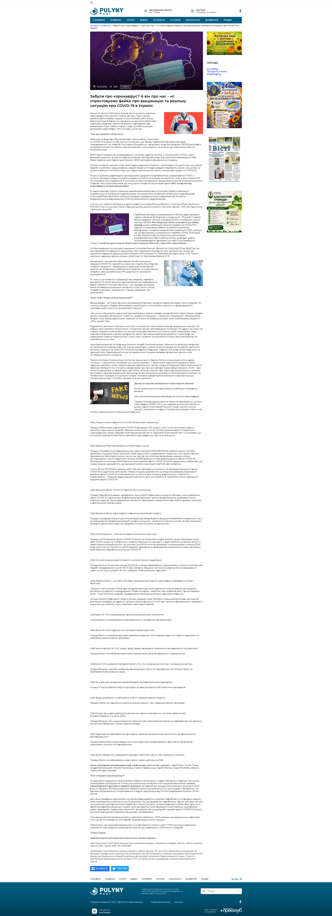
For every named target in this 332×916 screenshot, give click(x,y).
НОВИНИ (115, 20)
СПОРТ (130, 20)
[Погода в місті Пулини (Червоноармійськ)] (224, 69)
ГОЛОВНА (99, 20)
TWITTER (122, 868)
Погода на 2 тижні (217, 71)
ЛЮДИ (228, 20)
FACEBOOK (102, 868)
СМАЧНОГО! (193, 20)
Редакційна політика (160, 902)
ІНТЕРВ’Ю (159, 20)
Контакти (178, 902)
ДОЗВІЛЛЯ (211, 20)
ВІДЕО (144, 20)
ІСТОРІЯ (175, 20)
